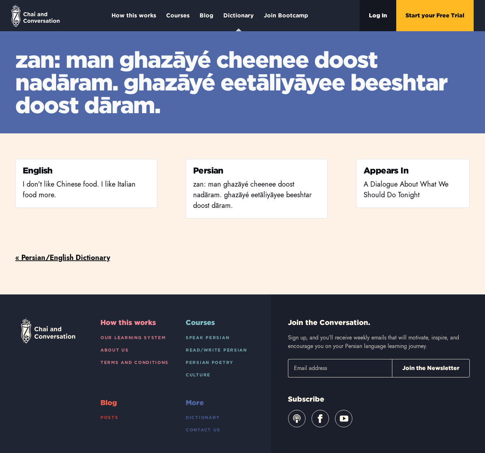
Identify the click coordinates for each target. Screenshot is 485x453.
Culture (198, 374)
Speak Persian (207, 337)
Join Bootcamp (286, 15)
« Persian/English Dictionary (62, 258)
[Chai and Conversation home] (35, 15)
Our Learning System (133, 337)
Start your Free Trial (434, 15)
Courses (178, 15)
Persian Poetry (210, 362)
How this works (133, 15)
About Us (114, 350)
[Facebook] (320, 418)
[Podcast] (297, 418)
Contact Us (203, 429)
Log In (378, 15)
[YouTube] (344, 418)
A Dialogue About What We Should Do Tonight (406, 189)
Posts (109, 417)
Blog (206, 15)
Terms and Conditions (134, 362)
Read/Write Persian (216, 350)
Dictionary (238, 15)
